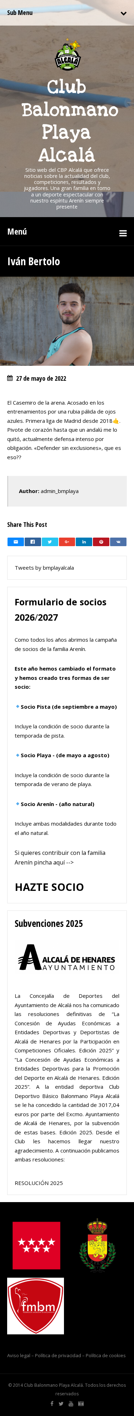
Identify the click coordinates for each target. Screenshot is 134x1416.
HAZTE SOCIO (49, 887)
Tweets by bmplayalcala (44, 567)
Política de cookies (106, 1355)
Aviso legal (18, 1355)
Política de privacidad (58, 1355)
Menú (17, 231)
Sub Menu (20, 12)
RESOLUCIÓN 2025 (39, 1182)
